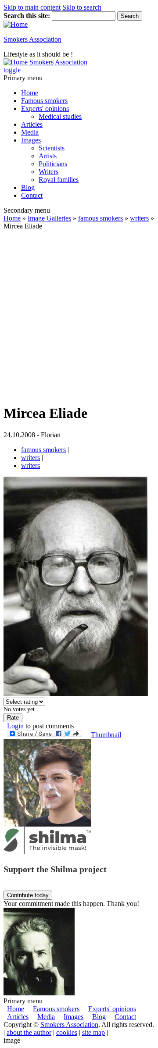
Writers (48, 171)
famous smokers (100, 218)
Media (30, 132)
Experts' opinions (45, 108)
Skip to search (81, 7)
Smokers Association (32, 39)
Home (29, 92)
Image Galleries (49, 218)
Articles (32, 124)
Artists (48, 156)
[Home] (16, 24)
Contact (32, 195)
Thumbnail (106, 734)
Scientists (52, 148)
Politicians (53, 164)
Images (31, 140)
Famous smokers (44, 100)
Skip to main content (32, 7)
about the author (29, 1032)
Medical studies (60, 116)
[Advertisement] (79, 317)
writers (139, 218)
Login (15, 726)
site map (93, 1032)
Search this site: (28, 15)
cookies (66, 1032)
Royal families (59, 179)
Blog (28, 187)
